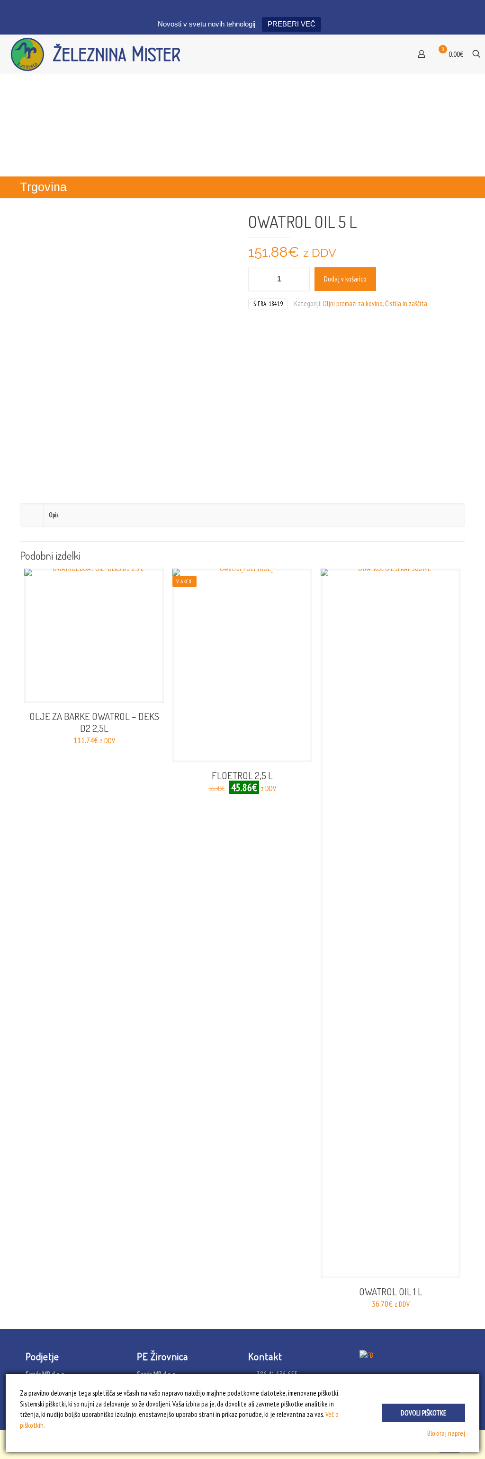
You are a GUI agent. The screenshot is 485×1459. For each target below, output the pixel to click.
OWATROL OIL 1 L (390, 1291)
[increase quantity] (299, 279)
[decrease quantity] (259, 279)
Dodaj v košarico (345, 278)
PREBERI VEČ (291, 24)
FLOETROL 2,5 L (242, 775)
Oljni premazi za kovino (353, 303)
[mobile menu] (391, 54)
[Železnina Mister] (99, 54)
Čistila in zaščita (406, 303)
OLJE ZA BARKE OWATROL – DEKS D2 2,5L (94, 722)
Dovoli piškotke (423, 1412)
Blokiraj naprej (446, 1433)
